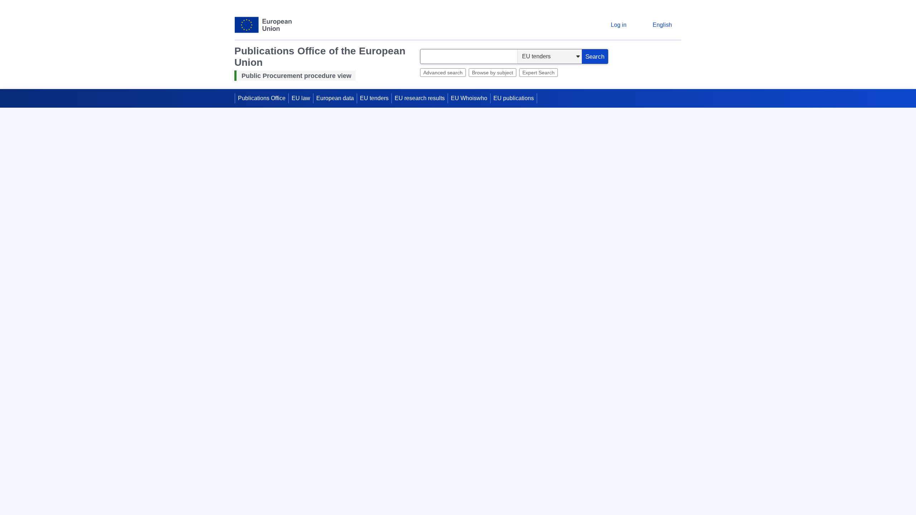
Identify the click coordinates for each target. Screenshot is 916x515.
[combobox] (468, 56)
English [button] (662, 25)
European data (335, 98)
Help (676, 119)
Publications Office (262, 98)
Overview (259, 236)
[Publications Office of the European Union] (263, 25)
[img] (252, 181)
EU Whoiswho (469, 98)
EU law (301, 98)
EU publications (513, 98)
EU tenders (374, 98)
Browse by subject (492, 72)
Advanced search (443, 72)
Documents (261, 505)
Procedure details (269, 486)
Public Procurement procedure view (296, 76)
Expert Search (538, 72)
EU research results (420, 98)
